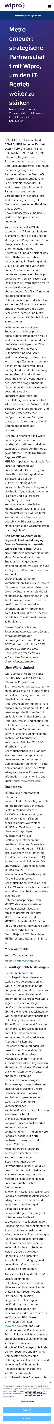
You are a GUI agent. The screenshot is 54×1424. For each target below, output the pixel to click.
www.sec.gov (13, 1326)
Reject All (27, 1410)
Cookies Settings (27, 1402)
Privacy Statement (33, 1394)
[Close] (50, 1382)
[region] (27, 1401)
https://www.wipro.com (26, 781)
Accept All (27, 1418)
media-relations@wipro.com (22, 961)
